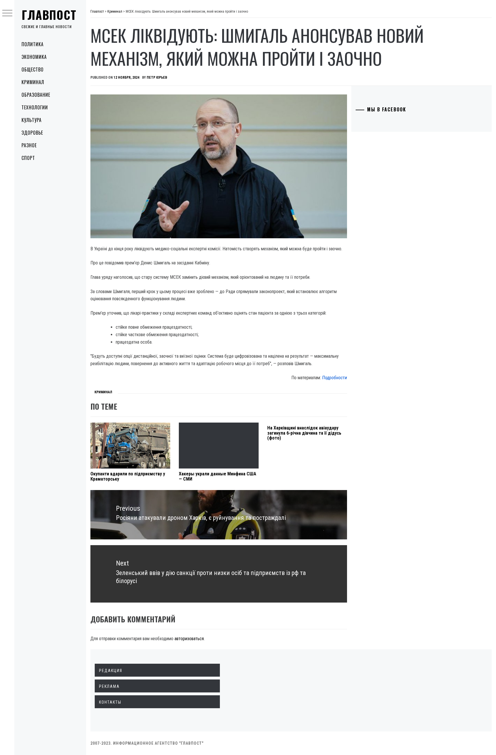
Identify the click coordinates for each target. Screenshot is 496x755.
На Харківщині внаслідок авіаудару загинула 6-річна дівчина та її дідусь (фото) (304, 433)
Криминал (33, 82)
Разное (29, 145)
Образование (36, 94)
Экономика (34, 56)
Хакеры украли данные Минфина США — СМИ (217, 476)
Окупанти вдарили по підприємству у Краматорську (127, 476)
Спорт (28, 157)
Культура (32, 120)
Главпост (49, 14)
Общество (33, 69)
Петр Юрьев (157, 78)
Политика (33, 44)
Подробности (334, 377)
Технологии (35, 107)
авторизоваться (189, 638)
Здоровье (32, 132)
